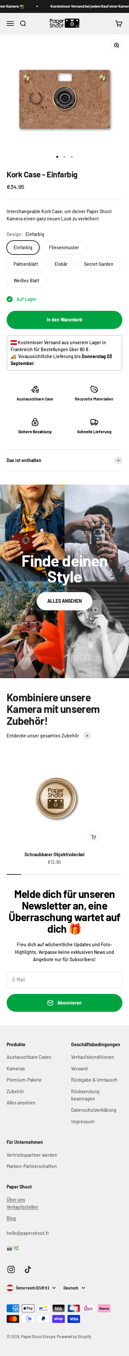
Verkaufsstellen (22, 1207)
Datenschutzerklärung (93, 1110)
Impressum (83, 1121)
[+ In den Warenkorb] (94, 837)
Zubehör (15, 1091)
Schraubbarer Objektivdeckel (54, 854)
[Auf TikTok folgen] (27, 1269)
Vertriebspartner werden (32, 1155)
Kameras (16, 1068)
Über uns (16, 1199)
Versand (79, 1068)
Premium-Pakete (24, 1080)
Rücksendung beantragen (85, 1095)
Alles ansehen (21, 1102)
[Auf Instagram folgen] (11, 1269)
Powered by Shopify (74, 1336)
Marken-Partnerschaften (32, 1166)
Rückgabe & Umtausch (94, 1080)
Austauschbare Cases (29, 1057)
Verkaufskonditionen (92, 1057)
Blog (11, 1218)
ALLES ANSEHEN (64, 601)
